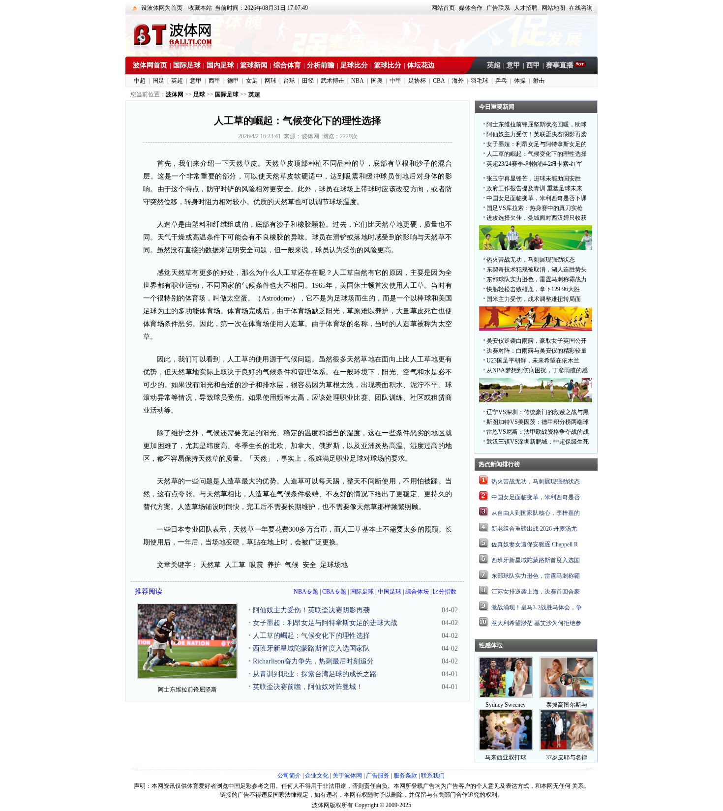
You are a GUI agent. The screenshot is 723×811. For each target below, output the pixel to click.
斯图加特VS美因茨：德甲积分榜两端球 (537, 422)
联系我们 (433, 775)
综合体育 (287, 65)
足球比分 (354, 65)
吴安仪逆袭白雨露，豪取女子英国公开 (536, 340)
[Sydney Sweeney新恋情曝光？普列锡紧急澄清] (506, 695)
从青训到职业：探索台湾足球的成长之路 (315, 674)
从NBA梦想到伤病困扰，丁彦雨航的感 (537, 370)
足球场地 (334, 565)
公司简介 (289, 775)
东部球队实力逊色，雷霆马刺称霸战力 (536, 279)
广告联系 (498, 7)
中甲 (395, 80)
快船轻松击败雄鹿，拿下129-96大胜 (533, 289)
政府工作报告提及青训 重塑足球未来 (534, 188)
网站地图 (553, 7)
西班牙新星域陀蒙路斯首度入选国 (535, 560)
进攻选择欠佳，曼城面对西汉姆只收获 (536, 217)
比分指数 (444, 591)
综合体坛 (417, 591)
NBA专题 (306, 591)
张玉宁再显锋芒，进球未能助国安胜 (533, 178)
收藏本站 (200, 7)
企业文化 (317, 775)
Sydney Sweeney (505, 704)
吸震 (256, 565)
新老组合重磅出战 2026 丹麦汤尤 (534, 528)
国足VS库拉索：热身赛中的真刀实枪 (534, 208)
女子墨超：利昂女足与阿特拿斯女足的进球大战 (325, 623)
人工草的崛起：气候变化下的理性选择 (311, 635)
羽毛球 (479, 80)
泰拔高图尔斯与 (566, 704)
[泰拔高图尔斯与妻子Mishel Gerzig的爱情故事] (567, 695)
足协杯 (417, 80)
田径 (308, 80)
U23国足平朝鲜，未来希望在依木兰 (532, 360)
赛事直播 (559, 65)
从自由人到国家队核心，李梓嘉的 (535, 513)
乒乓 (501, 80)
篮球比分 (387, 65)
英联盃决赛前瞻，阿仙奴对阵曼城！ (308, 687)
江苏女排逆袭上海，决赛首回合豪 (535, 591)
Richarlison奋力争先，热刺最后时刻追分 (313, 661)
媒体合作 (470, 7)
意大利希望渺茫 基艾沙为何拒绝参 (536, 623)
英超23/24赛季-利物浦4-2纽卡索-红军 (534, 163)
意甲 (513, 65)
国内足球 (220, 65)
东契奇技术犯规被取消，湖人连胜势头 (536, 269)
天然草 (210, 565)
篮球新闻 (254, 65)
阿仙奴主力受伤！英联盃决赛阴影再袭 (311, 610)
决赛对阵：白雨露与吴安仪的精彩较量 (536, 350)
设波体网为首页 (161, 7)
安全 (309, 565)
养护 (274, 565)
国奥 (377, 80)
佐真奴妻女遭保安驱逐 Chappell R (534, 544)
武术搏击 (332, 80)
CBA (439, 80)
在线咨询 (581, 7)
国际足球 (187, 65)
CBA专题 (334, 591)
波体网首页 (150, 65)
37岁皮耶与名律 (566, 757)
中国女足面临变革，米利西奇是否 (535, 497)
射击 (538, 80)
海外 (458, 80)
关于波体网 (347, 775)
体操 (520, 80)
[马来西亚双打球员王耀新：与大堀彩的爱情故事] (506, 748)
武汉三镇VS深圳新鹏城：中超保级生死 (537, 441)
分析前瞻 (320, 65)
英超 (494, 65)
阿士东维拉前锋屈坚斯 (187, 689)
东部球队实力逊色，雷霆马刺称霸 (535, 575)
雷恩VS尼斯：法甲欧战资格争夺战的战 (537, 431)
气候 (292, 565)
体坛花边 (421, 65)
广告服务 (378, 775)
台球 (289, 80)
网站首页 (443, 7)
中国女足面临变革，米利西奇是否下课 (536, 198)
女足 (252, 80)
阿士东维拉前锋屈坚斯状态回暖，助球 (536, 124)
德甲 (233, 80)
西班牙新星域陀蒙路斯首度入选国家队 (311, 648)
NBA (357, 80)
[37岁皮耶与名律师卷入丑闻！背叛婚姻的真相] (567, 748)
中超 (140, 80)
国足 (158, 80)
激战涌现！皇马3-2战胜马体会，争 (536, 607)
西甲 (533, 65)
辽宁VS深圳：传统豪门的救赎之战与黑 (537, 412)
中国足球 (389, 591)
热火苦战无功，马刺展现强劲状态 (530, 259)
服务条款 (405, 775)
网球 (270, 80)
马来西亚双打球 (505, 757)
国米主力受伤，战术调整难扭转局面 (533, 299)
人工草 (235, 565)
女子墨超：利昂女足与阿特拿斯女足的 (536, 144)
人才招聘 (526, 7)
